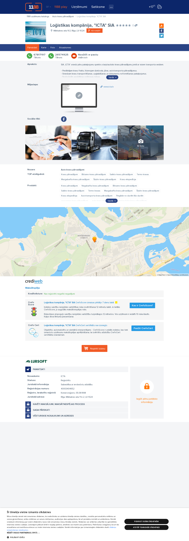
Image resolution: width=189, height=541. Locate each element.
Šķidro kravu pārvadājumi (104, 179)
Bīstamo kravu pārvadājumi (94, 174)
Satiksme (98, 7)
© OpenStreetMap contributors (176, 275)
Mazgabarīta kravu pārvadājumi (75, 179)
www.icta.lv (108, 86)
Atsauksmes (65, 47)
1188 (33, 7)
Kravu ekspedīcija (128, 179)
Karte (43, 47)
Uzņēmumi (79, 7)
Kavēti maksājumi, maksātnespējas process (59, 404)
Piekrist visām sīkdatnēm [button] (146, 521)
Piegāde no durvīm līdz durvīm (129, 195)
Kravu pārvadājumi (69, 174)
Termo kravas (143, 174)
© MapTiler (161, 275)
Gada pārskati (41, 410)
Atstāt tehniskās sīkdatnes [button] (146, 527)
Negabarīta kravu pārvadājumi (95, 186)
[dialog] (94, 524)
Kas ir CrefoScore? (142, 305)
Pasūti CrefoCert (143, 328)
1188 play (60, 7)
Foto (53, 47)
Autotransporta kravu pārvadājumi (96, 195)
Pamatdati (32, 47)
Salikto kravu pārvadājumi (121, 174)
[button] (63, 532)
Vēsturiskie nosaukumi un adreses (53, 415)
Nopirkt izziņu (97, 348)
